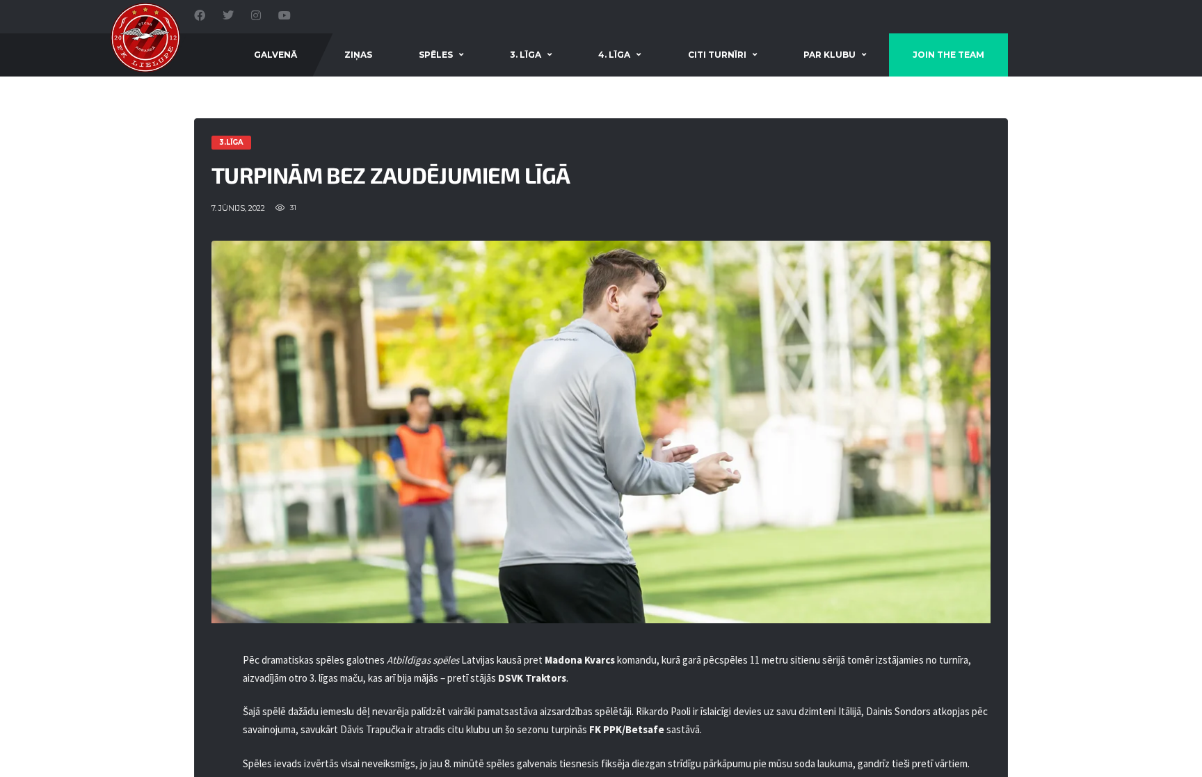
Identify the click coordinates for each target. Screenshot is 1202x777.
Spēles (436, 54)
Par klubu (829, 54)
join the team (948, 54)
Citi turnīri (717, 54)
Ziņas (358, 54)
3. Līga (525, 54)
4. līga (614, 54)
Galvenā (275, 54)
